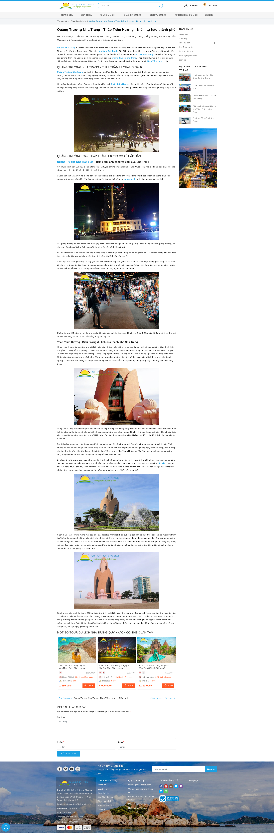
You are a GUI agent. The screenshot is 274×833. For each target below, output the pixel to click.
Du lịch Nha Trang (144, 54)
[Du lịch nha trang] (198, 158)
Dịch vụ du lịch (158, 15)
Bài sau (169, 698)
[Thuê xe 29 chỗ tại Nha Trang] (185, 120)
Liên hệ (209, 15)
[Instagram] (77, 768)
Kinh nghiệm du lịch (186, 15)
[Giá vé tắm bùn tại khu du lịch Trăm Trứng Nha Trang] (185, 108)
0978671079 (75, 808)
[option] (77, 663)
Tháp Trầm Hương (155, 61)
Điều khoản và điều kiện (139, 804)
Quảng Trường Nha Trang (124, 58)
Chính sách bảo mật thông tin (140, 790)
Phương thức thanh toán (139, 785)
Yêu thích (210, 5)
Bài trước (157, 698)
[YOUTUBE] (166, 786)
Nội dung (61, 717)
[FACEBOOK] (161, 786)
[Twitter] (65, 768)
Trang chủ (67, 15)
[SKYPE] (161, 791)
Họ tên (60, 742)
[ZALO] (176, 786)
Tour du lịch (107, 15)
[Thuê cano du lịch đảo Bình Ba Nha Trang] (185, 77)
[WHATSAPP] (166, 791)
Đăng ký (211, 769)
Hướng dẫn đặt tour (137, 808)
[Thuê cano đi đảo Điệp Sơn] (185, 87)
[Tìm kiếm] (158, 5)
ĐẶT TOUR (88, 685)
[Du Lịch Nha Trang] (75, 5)
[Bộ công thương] (169, 798)
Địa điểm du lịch (133, 15)
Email (121, 742)
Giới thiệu (86, 15)
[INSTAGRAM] (171, 786)
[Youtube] (71, 768)
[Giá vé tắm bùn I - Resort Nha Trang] (185, 98)
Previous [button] (59, 663)
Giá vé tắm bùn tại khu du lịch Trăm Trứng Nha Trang (204, 109)
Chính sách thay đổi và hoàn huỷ (141, 798)
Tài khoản (193, 5)
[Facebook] (59, 768)
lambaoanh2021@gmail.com (77, 804)
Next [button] (174, 663)
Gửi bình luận (68, 754)
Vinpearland (129, 179)
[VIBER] (181, 786)
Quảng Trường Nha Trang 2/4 (75, 162)
